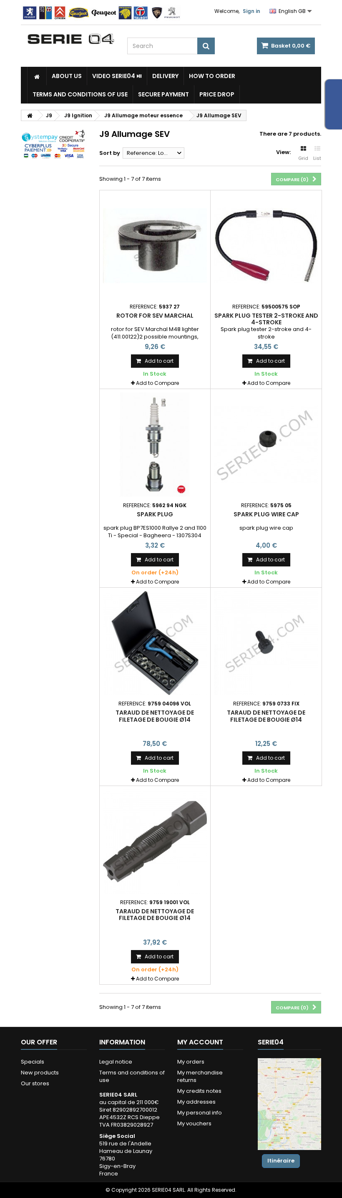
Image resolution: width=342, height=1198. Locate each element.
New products (40, 1073)
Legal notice (115, 1062)
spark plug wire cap (266, 514)
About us (67, 76)
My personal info (199, 1113)
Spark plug (155, 514)
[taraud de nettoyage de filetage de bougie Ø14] (155, 643)
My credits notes (199, 1091)
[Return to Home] (30, 115)
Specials (32, 1062)
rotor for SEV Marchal (155, 315)
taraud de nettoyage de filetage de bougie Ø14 (155, 715)
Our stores (35, 1083)
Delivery (165, 76)
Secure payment (163, 94)
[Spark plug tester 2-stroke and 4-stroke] (266, 246)
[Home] (37, 76)
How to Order (212, 76)
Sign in (251, 11)
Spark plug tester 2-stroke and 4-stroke (266, 318)
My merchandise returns (200, 1076)
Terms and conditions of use (80, 94)
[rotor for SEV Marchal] (155, 246)
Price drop (216, 94)
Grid (303, 158)
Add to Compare (157, 383)
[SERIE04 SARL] (71, 39)
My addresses (196, 1102)
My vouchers (194, 1123)
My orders (190, 1062)
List (317, 158)
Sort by (109, 153)
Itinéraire (280, 1161)
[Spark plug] (155, 444)
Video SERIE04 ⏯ (117, 76)
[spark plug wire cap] (266, 444)
